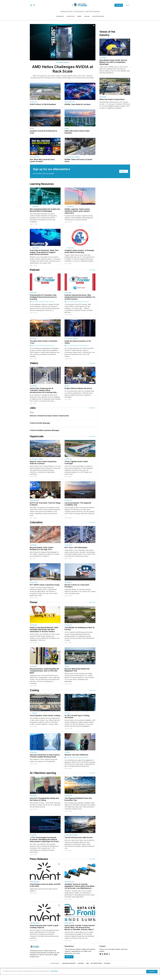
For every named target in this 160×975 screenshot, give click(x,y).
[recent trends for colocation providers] (80, 571)
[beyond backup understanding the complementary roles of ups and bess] (45, 655)
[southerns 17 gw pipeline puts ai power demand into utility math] (45, 117)
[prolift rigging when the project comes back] (114, 86)
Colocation (70, 16)
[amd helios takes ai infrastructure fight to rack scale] (62, 42)
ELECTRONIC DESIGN (96, 963)
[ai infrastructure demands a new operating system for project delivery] (80, 375)
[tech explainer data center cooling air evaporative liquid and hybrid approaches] (45, 702)
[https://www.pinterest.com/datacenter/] (107, 954)
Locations (33, 338)
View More (92, 270)
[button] (31, 5)
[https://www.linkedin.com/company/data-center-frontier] (105, 954)
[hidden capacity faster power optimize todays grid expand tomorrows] (80, 196)
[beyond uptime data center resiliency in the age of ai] (45, 534)
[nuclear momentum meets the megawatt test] (80, 655)
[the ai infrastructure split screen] (80, 824)
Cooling (86, 16)
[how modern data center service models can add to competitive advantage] (114, 47)
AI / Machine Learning (62, 62)
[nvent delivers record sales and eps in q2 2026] (45, 871)
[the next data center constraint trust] (45, 328)
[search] (34, 5)
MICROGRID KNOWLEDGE (69, 963)
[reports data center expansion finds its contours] (45, 448)
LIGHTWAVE (81, 963)
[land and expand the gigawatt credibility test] (80, 489)
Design (67, 386)
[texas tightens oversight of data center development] (80, 448)
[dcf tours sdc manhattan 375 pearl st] (80, 534)
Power (79, 16)
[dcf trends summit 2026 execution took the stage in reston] (45, 489)
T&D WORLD (107, 963)
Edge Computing (70, 102)
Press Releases (34, 157)
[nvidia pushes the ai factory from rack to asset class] (80, 146)
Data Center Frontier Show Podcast (43, 301)
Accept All (151, 971)
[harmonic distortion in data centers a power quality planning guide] (45, 741)
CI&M (87, 963)
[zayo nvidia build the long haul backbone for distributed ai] (80, 91)
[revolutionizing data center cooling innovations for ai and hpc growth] (80, 702)
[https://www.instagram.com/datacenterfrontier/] (102, 954)
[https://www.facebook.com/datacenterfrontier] (100, 954)
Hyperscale (60, 16)
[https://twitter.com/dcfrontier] (109, 954)
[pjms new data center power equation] (80, 117)
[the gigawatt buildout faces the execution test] (80, 785)
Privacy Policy (54, 971)
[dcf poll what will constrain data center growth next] (45, 146)
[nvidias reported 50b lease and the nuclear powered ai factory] (80, 614)
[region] (80, 971)
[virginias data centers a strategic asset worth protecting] (80, 237)
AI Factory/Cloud (98, 16)
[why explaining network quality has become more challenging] (45, 196)
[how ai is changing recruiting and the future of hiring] (45, 785)
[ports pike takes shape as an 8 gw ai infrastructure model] (45, 91)
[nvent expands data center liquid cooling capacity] (45, 912)
